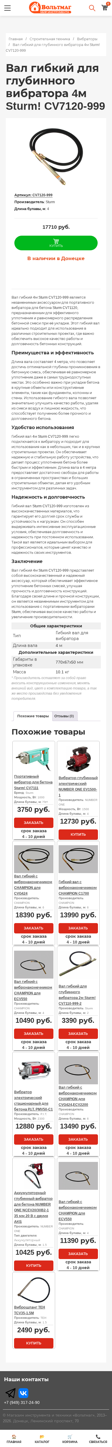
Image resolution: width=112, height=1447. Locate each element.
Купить (78, 835)
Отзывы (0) (64, 716)
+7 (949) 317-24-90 (22, 1402)
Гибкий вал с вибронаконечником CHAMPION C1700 (78, 888)
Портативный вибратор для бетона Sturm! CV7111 (33, 782)
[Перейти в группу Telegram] (10, 1393)
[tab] (33, 716)
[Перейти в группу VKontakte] (23, 1393)
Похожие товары (33, 716)
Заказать (33, 823)
